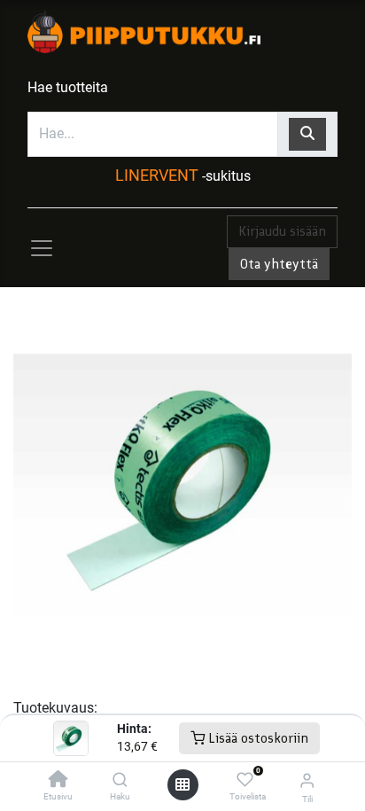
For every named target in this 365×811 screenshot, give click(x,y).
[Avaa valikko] (182, 784)
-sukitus (226, 176)
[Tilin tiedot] (307, 780)
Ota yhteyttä (279, 263)
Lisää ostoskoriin (256, 737)
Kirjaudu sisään (282, 230)
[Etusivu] (58, 780)
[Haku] (120, 780)
